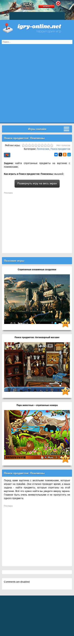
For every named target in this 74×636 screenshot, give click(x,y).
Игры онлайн (37, 28)
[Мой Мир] (69, 154)
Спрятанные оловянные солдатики (37, 269)
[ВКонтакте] (56, 154)
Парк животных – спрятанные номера (37, 405)
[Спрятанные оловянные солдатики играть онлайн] (37, 299)
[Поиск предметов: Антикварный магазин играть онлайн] (37, 366)
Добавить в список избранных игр (7, 155)
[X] (60, 154)
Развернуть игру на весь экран (37, 183)
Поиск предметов (60, 149)
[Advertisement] (37, 85)
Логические (43, 149)
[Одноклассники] (65, 154)
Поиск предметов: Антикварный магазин (37, 337)
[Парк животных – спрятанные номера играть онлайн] (37, 434)
